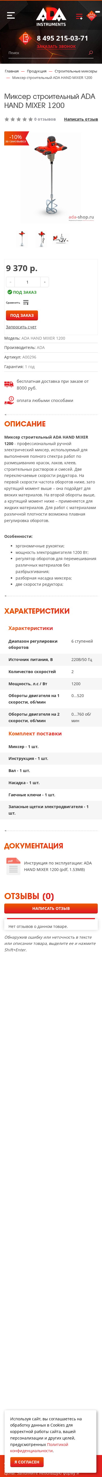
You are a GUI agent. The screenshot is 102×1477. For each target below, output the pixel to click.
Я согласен (26, 1462)
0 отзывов (45, 119)
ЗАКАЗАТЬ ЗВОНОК (56, 46)
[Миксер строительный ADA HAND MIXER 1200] (22, 238)
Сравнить (13, 302)
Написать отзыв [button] (51, 908)
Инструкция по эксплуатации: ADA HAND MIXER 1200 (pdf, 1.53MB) (58, 866)
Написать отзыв (81, 119)
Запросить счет (21, 327)
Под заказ (22, 315)
